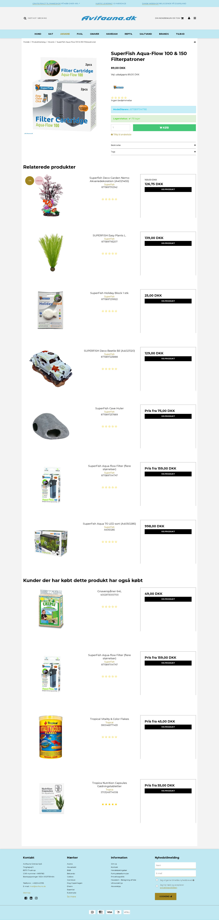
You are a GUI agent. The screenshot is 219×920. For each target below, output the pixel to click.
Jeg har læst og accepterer (172, 886)
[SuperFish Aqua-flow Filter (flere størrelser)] (51, 490)
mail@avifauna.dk (38, 886)
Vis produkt (168, 189)
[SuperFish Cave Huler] (51, 432)
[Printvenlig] (195, 42)
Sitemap (26, 893)
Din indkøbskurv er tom (167, 18)
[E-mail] (175, 873)
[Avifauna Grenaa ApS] (109, 18)
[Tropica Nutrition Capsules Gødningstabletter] (51, 807)
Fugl (80, 34)
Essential (70, 889)
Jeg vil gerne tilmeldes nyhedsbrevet (178, 879)
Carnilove (71, 880)
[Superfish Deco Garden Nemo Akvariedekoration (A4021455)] (51, 202)
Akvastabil (71, 867)
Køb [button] (166, 127)
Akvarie (65, 34)
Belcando (71, 873)
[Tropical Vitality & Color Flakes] (51, 743)
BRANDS (164, 34)
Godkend (164, 896)
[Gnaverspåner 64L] (51, 615)
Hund (38, 34)
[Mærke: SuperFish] (118, 87)
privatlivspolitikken (168, 888)
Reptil (128, 34)
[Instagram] (37, 898)
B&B (69, 870)
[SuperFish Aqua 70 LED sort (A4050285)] (51, 547)
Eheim (70, 886)
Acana (70, 864)
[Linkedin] (32, 898)
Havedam (112, 34)
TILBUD (180, 34)
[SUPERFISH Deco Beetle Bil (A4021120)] (51, 375)
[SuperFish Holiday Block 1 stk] (51, 317)
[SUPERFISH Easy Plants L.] (51, 259)
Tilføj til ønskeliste (122, 134)
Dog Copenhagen (74, 883)
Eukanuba (71, 893)
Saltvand (146, 34)
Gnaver (94, 34)
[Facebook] (27, 898)
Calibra (70, 877)
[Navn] (175, 865)
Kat (50, 34)
